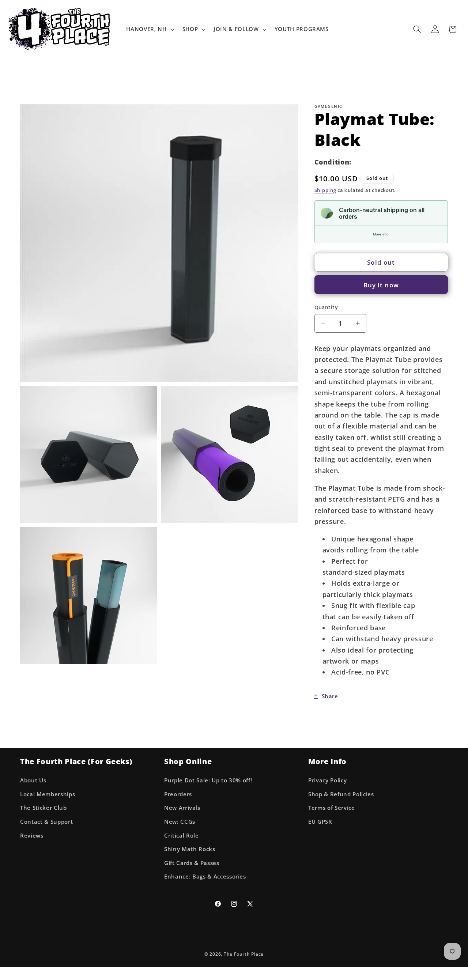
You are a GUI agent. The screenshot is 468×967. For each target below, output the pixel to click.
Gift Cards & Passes (191, 862)
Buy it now (381, 284)
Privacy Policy (327, 780)
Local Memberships (47, 794)
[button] (149, 29)
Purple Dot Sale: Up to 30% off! (208, 780)
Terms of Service (331, 808)
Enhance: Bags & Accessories (205, 876)
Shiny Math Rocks (189, 849)
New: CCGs (179, 821)
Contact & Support (46, 821)
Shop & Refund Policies (341, 794)
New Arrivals (182, 808)
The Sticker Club (43, 808)
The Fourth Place (244, 954)
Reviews (32, 835)
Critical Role (181, 835)
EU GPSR (320, 821)
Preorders (178, 794)
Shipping (325, 190)
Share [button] (330, 696)
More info (381, 234)
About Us (33, 780)
